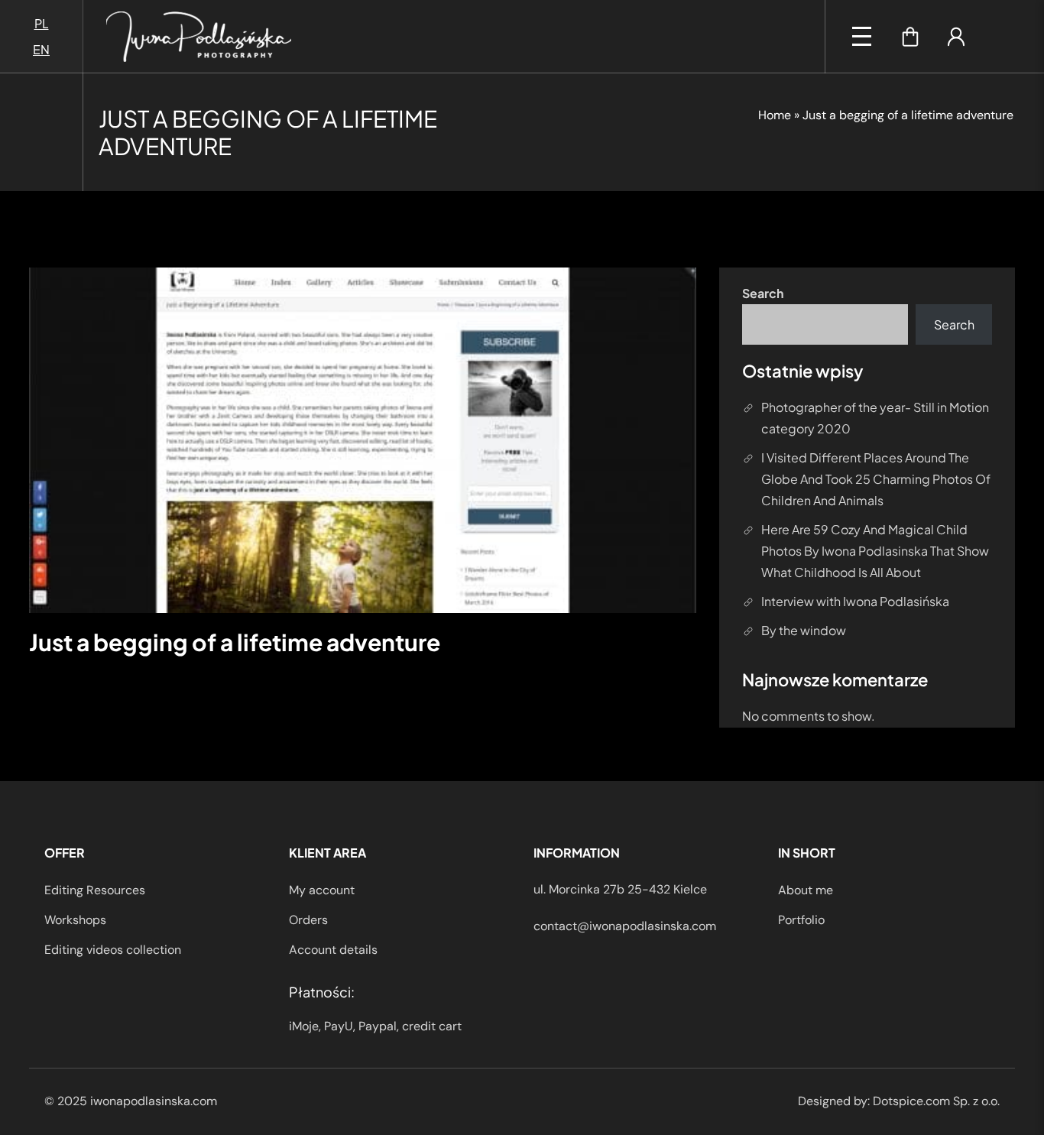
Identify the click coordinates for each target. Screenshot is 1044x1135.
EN (41, 49)
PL (41, 23)
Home (774, 115)
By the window (803, 630)
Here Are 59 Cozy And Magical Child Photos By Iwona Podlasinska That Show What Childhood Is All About (875, 550)
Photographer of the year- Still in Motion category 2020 (875, 417)
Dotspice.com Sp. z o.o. (936, 1101)
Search (762, 293)
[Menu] (862, 36)
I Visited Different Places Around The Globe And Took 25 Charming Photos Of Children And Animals (876, 478)
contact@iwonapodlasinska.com (624, 926)
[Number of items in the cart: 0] (910, 36)
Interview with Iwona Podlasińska (855, 601)
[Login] (956, 37)
